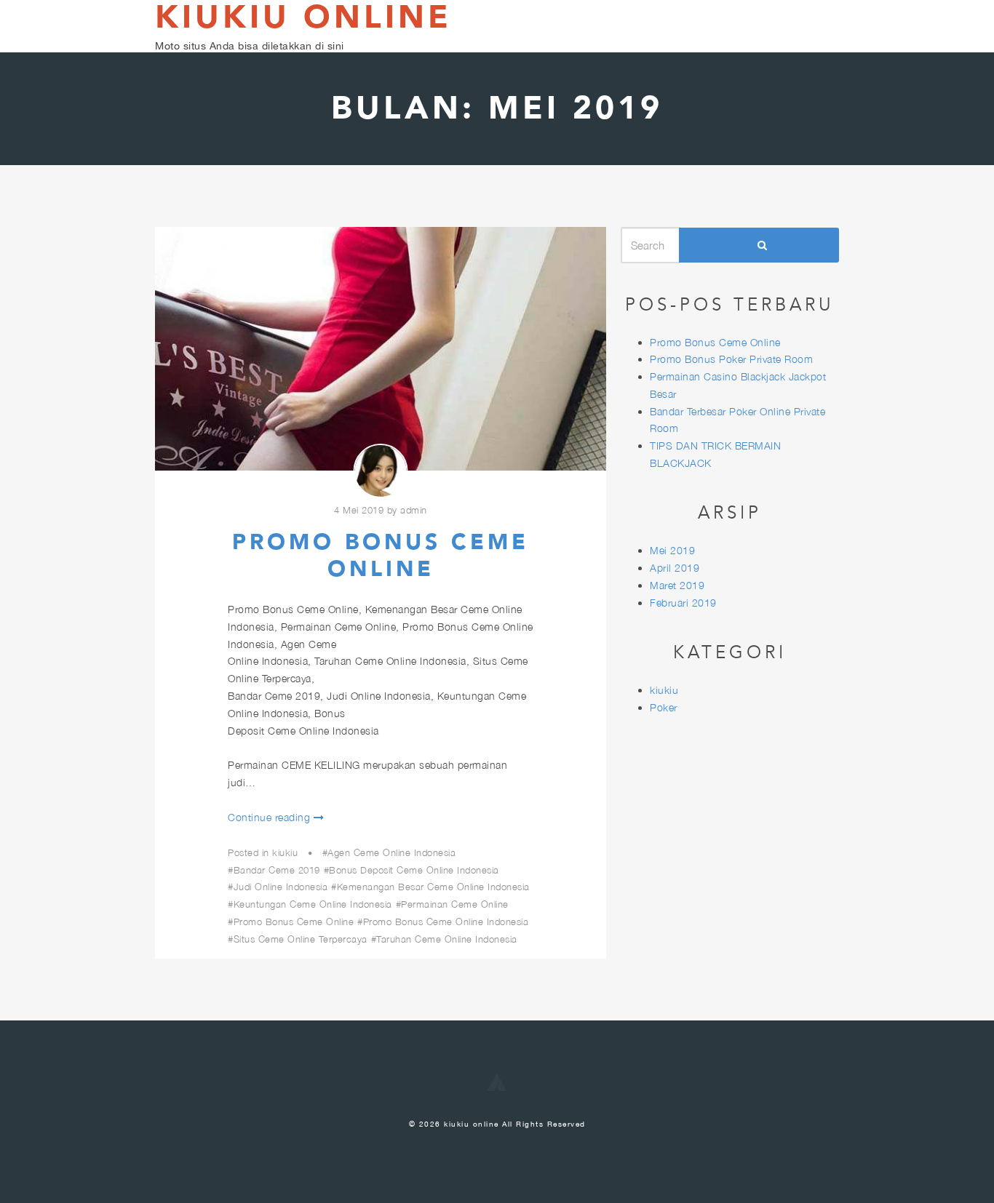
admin (413, 510)
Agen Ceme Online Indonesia (391, 852)
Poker (663, 707)
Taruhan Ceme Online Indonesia (446, 939)
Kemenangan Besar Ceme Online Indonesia (433, 886)
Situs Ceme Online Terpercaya (300, 939)
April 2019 (674, 567)
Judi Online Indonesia (280, 886)
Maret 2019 (677, 585)
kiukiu (285, 852)
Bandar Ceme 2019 (277, 870)
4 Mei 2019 (358, 510)
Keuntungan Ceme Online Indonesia (313, 904)
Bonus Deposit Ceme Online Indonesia (414, 870)
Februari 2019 (683, 602)
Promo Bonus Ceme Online (380, 556)
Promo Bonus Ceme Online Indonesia (445, 921)
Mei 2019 (672, 550)
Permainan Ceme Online (455, 904)
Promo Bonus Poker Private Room (731, 359)
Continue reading (269, 817)
